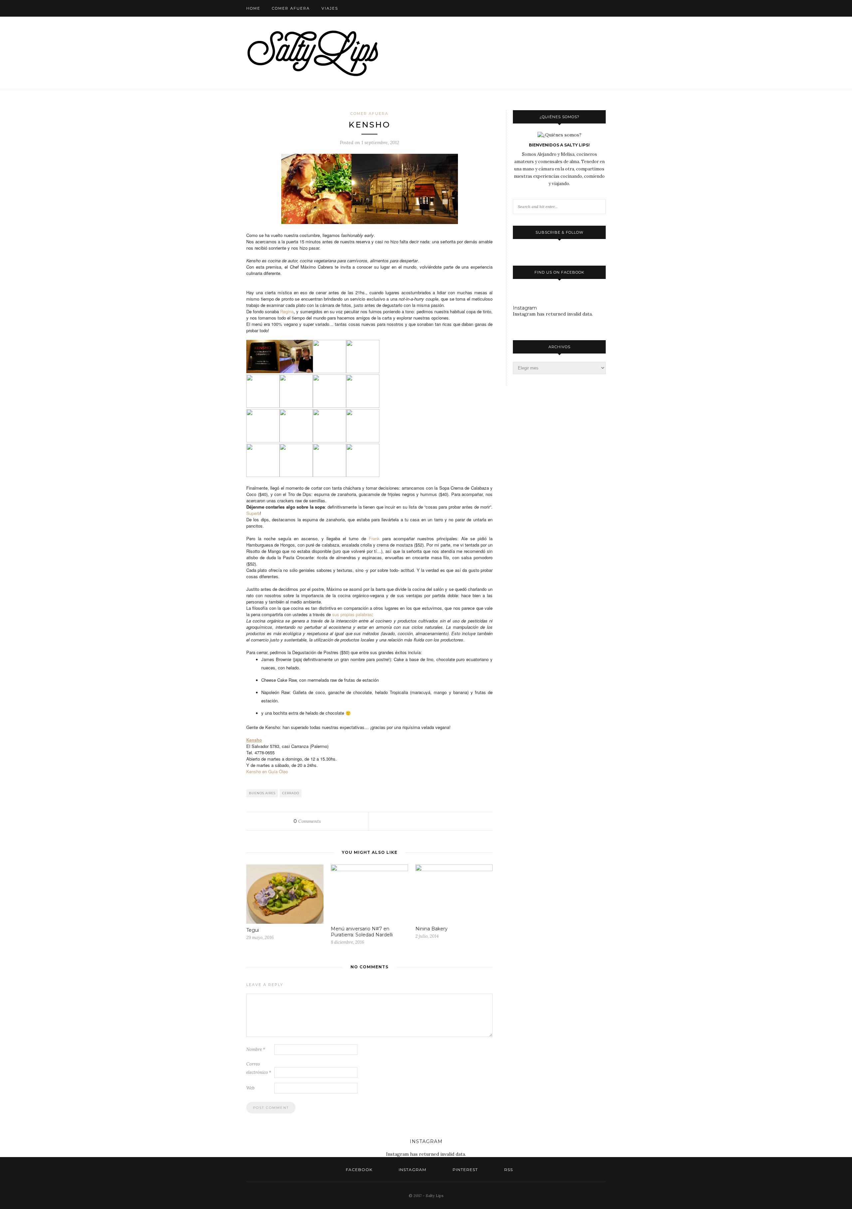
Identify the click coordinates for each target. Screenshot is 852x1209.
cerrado (290, 793)
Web (250, 1088)
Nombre (255, 1049)
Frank (374, 538)
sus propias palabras (352, 614)
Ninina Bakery (431, 929)
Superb (253, 513)
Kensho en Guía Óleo (267, 771)
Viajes (329, 8)
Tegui (252, 930)
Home (253, 8)
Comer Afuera (291, 8)
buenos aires (262, 793)
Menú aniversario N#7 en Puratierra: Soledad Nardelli (362, 932)
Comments (307, 821)
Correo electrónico (258, 1068)
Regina (287, 311)
